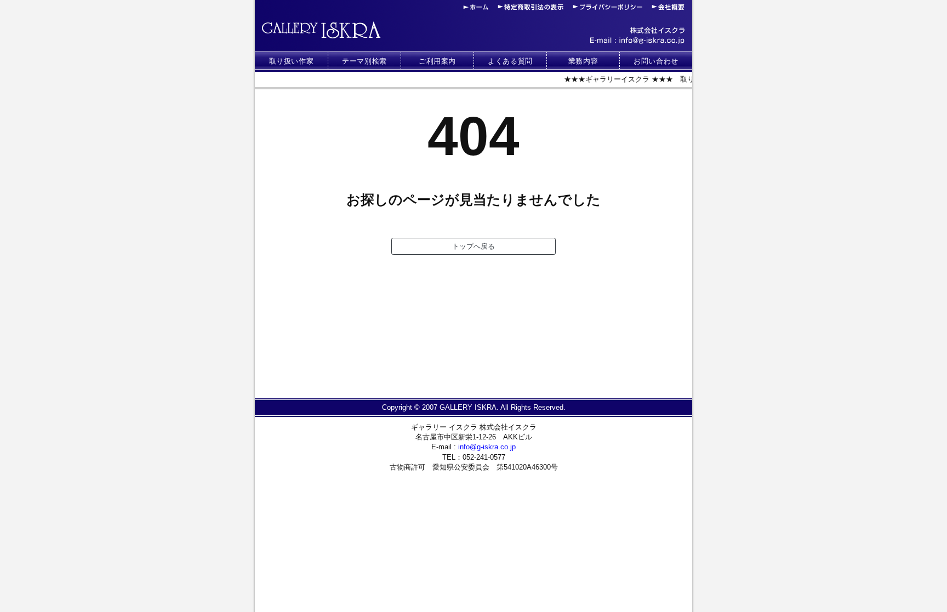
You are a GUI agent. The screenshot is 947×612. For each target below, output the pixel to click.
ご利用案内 (437, 61)
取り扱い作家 (291, 61)
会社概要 (668, 7)
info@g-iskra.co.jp (637, 40)
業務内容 (583, 61)
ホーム (475, 7)
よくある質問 (510, 61)
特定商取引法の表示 (530, 7)
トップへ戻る (473, 246)
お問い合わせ (656, 61)
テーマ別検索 (364, 61)
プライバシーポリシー (607, 7)
